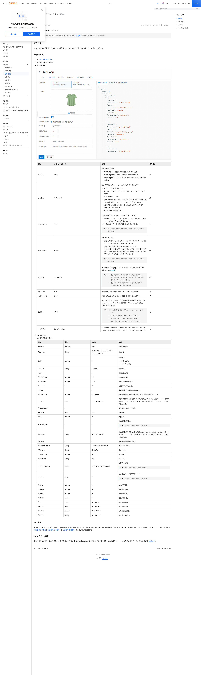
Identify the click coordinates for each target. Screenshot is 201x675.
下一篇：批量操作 (162, 548)
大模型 (21, 3)
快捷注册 (13, 34)
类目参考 (112, 270)
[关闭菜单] (3, 3)
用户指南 (55, 14)
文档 (174, 3)
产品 (27, 3)
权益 (40, 3)
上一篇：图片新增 (42, 548)
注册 (189, 3)
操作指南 (48, 14)
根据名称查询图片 (40, 530)
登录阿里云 (31, 34)
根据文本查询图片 (69, 530)
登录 (196, 3)
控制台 (184, 3)
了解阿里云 (69, 3)
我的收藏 (166, 25)
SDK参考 (152, 541)
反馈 (106, 558)
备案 (179, 3)
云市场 (51, 3)
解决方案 (34, 3)
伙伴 (56, 3)
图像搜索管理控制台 (46, 59)
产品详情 (155, 25)
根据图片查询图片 (54, 530)
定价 (45, 3)
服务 (61, 3)
